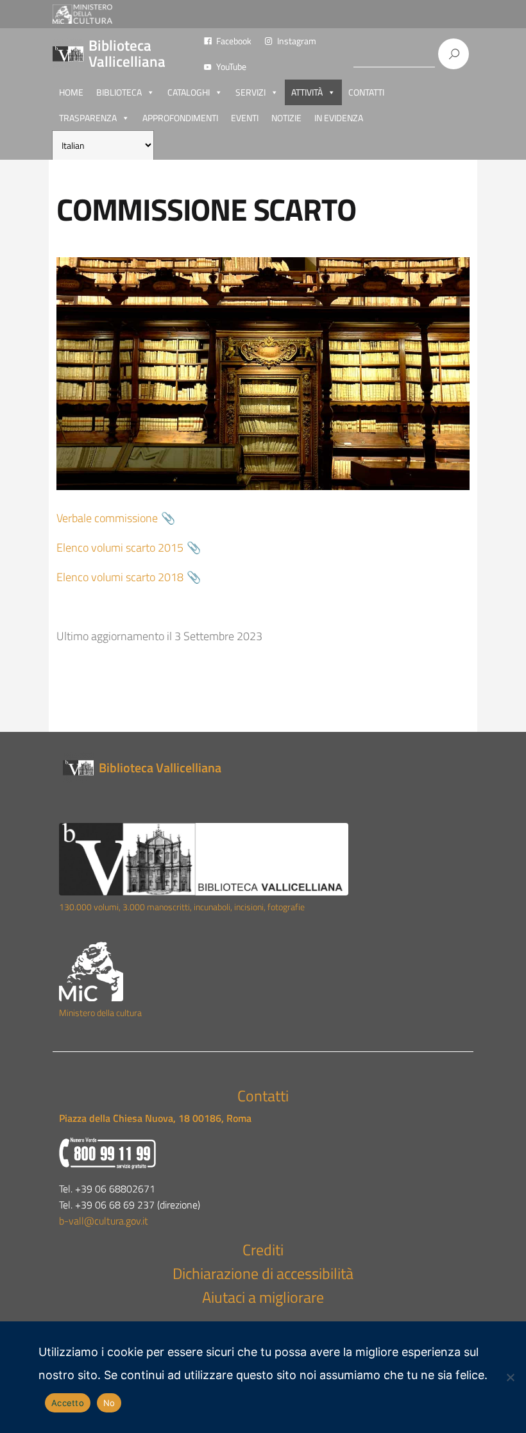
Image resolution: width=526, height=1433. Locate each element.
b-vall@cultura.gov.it (103, 1220)
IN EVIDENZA (338, 117)
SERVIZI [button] (250, 92)
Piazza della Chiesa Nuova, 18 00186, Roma (155, 1118)
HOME (71, 92)
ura (136, 1013)
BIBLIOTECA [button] (119, 92)
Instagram (296, 40)
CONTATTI (366, 92)
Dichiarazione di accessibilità (263, 1273)
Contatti (263, 1095)
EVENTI (245, 117)
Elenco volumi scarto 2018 (119, 577)
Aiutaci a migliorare (263, 1297)
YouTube (231, 66)
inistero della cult (98, 1013)
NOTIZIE (286, 117)
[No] (510, 1377)
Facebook (233, 40)
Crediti (263, 1249)
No (109, 1403)
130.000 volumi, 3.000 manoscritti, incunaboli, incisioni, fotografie (182, 907)
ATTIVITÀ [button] (307, 92)
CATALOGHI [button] (188, 92)
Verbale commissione (107, 518)
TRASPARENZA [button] (88, 117)
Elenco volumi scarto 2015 (119, 547)
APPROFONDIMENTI (180, 117)
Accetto (67, 1403)
